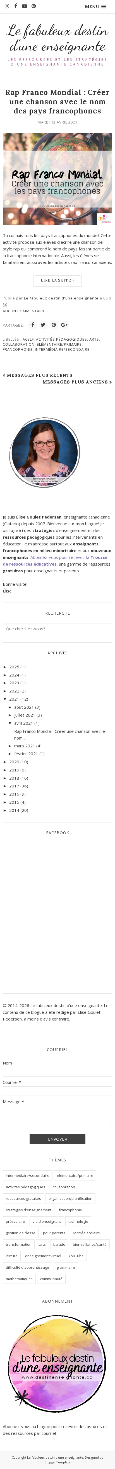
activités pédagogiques (61, 339)
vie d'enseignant (47, 1221)
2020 (14, 761)
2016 (14, 794)
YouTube (76, 1255)
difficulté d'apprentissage (27, 1267)
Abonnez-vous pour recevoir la (60, 557)
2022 (14, 691)
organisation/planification (70, 1198)
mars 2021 (24, 746)
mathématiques (19, 1278)
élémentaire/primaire (59, 344)
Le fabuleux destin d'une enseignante (57, 37)
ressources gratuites (23, 1198)
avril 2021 (23, 723)
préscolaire (15, 1221)
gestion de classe (20, 1232)
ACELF (28, 339)
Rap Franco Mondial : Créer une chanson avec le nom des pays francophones (57, 101)
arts (94, 339)
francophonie (18, 349)
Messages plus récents (40, 375)
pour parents (54, 1232)
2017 (14, 786)
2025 (14, 667)
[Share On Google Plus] (64, 324)
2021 (14, 699)
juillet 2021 (24, 715)
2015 (14, 802)
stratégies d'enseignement (28, 1209)
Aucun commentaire (24, 310)
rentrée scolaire (86, 1232)
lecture (12, 1255)
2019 (14, 770)
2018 (14, 778)
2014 (14, 810)
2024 (14, 675)
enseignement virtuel (43, 1255)
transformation (19, 1244)
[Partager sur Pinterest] (53, 324)
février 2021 (26, 753)
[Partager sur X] (43, 324)
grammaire (66, 1267)
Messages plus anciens (75, 382)
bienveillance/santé (90, 1244)
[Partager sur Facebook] (32, 324)
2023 (14, 682)
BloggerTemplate (58, 1462)
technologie (78, 1221)
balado (59, 1244)
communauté (51, 1278)
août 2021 (24, 707)
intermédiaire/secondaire (62, 349)
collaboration (19, 344)
